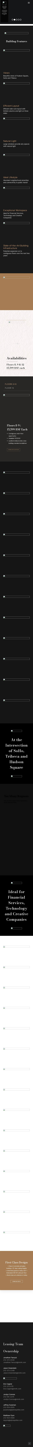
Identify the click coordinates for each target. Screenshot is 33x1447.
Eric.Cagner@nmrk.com (12, 1389)
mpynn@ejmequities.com (12, 1420)
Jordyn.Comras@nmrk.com (13, 1399)
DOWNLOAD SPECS (16, 1281)
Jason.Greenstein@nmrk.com (14, 1373)
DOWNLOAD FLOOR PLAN (13, 449)
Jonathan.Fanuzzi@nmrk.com (14, 1362)
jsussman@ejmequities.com (13, 1410)
